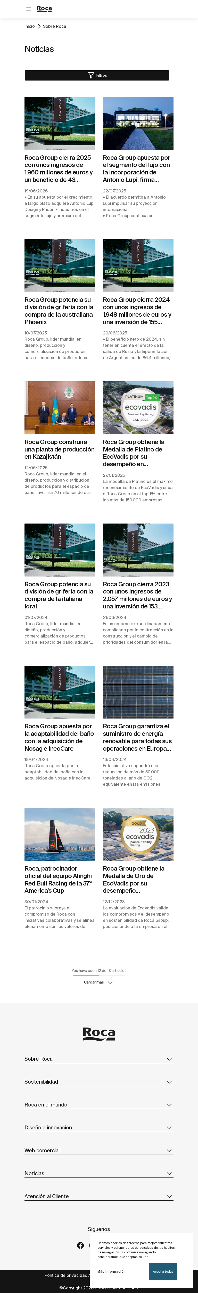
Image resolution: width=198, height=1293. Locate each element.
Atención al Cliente (46, 1196)
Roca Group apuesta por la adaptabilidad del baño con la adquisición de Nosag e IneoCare (59, 737)
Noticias (34, 1173)
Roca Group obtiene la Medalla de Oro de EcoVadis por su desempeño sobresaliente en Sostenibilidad (133, 880)
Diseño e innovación (48, 1127)
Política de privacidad (66, 1275)
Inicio (29, 26)
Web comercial (42, 1150)
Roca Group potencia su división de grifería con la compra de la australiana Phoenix (58, 310)
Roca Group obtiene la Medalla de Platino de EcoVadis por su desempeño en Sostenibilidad (133, 453)
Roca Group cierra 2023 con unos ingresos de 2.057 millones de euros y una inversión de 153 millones (137, 595)
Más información (111, 1271)
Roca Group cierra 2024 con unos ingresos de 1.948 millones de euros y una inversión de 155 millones (137, 311)
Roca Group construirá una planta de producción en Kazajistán (59, 449)
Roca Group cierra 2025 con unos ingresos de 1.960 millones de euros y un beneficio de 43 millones (58, 169)
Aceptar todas (163, 1271)
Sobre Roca (54, 26)
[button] (97, 75)
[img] (59, 123)
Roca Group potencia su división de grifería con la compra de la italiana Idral (58, 595)
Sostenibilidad (41, 1082)
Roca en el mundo (45, 1105)
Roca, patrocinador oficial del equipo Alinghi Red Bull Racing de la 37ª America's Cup (58, 879)
